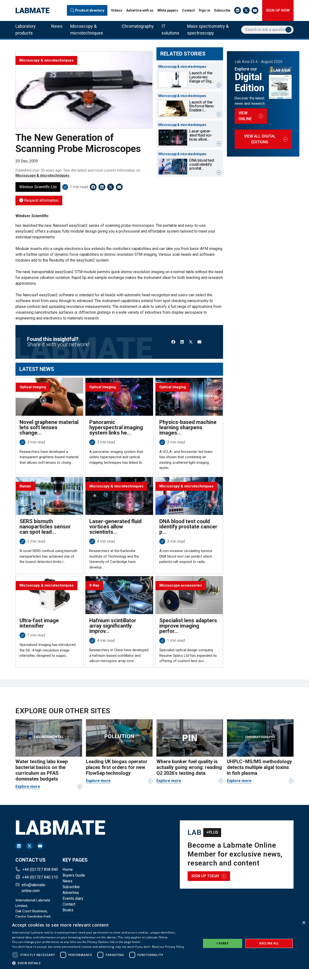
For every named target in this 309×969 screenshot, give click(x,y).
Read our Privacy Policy (168, 947)
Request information (40, 200)
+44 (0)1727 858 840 (40, 869)
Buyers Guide (74, 875)
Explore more (27, 786)
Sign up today (205, 876)
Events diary (73, 898)
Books (68, 910)
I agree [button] (222, 943)
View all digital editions (260, 139)
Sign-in (204, 10)
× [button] (303, 923)
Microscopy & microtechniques (86, 29)
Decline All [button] (269, 943)
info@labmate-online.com (33, 888)
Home (68, 869)
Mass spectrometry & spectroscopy (208, 29)
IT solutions (170, 29)
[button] (98, 963)
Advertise (71, 892)
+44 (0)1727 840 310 (40, 877)
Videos (116, 10)
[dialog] (154, 943)
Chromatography (138, 26)
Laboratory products (25, 29)
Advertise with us (140, 10)
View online (245, 116)
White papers (167, 10)
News (57, 26)
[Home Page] (32, 10)
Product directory (89, 10)
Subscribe (222, 10)
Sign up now (278, 10)
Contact (188, 10)
